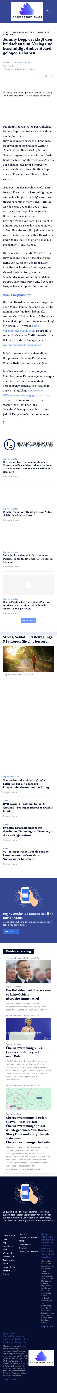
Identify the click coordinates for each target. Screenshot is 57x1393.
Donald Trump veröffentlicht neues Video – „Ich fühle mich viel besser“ (28, 513)
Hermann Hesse (22, 62)
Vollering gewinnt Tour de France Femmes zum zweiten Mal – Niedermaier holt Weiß (26, 855)
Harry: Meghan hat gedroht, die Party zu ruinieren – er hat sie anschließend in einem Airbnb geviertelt (26, 605)
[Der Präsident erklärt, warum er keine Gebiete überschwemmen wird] (28, 971)
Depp (25, 211)
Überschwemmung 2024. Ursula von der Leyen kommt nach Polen (27, 1052)
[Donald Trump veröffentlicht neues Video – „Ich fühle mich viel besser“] (28, 494)
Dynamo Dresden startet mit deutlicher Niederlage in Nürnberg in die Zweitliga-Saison (28, 831)
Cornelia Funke (9, 1380)
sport (5, 801)
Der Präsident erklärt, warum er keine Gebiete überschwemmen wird (28, 994)
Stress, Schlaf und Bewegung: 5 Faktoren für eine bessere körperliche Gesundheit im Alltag (26, 783)
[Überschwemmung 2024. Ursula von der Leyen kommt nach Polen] (28, 1029)
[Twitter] (51, 76)
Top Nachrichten (22, 32)
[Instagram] (45, 76)
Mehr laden (27, 620)
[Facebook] (39, 76)
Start (6, 32)
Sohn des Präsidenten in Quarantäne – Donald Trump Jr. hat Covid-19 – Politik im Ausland (28, 558)
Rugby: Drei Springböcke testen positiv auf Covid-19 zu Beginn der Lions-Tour (15, 1337)
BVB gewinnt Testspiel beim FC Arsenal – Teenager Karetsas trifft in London (28, 807)
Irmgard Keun (9, 674)
